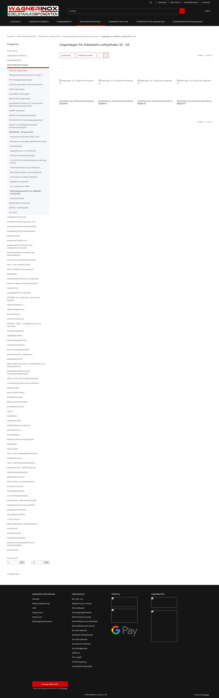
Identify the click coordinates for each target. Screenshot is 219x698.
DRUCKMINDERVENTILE (17, 340)
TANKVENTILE (13, 288)
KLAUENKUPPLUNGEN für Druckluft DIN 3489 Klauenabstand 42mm (26, 104)
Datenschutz (37, 612)
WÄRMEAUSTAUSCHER (16, 510)
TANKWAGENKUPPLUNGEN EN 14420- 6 (25, 75)
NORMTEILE (12, 416)
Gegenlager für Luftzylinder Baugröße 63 (194, 101)
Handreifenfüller (17, 198)
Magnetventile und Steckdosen (23, 151)
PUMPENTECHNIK (14, 458)
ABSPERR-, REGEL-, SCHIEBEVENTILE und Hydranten (24, 324)
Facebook (206, 2)
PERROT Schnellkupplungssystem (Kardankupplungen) (23, 126)
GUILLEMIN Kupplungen (19, 94)
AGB (34, 608)
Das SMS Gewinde (79, 639)
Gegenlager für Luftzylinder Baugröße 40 (115, 101)
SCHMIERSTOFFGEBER (16, 538)
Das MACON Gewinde (81, 644)
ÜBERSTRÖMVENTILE (16, 309)
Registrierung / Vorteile (82, 603)
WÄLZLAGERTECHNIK (16, 392)
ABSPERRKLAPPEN (14, 335)
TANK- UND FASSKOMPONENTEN (21, 463)
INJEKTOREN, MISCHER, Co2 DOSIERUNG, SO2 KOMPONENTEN (26, 365)
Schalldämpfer (16, 146)
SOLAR (10, 411)
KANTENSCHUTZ (14, 430)
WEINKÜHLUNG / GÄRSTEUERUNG (21, 467)
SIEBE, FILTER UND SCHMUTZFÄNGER (22, 378)
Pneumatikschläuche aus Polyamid (24, 167)
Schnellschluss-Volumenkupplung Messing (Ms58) (28, 161)
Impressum (37, 617)
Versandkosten (78, 608)
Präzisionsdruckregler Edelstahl (23, 177)
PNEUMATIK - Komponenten (21, 132)
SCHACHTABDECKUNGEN (17, 496)
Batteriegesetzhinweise (42, 621)
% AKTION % (12, 51)
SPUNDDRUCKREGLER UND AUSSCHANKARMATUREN (18, 372)
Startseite (162, 2)
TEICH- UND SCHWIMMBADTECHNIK (22, 453)
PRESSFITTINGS (13, 236)
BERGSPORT (12, 444)
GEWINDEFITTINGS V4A (16, 217)
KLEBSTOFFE (12, 528)
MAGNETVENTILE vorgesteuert (20, 354)
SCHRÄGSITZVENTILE (15, 331)
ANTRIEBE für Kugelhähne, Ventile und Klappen (23, 298)
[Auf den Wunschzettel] (90, 68)
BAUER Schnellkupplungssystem (22, 115)
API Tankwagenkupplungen (20, 80)
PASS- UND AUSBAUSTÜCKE (18, 264)
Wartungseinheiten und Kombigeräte (26, 172)
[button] (191, 11)
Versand (64, 688)
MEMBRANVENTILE (15, 359)
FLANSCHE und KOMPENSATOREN (21, 260)
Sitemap (35, 599)
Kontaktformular (191, 2)
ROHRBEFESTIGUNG (15, 406)
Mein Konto (175, 2)
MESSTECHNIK (13, 388)
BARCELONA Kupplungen (19, 98)
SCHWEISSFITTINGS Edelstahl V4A (21, 222)
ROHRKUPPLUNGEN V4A (17, 240)
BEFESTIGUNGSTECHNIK (17, 402)
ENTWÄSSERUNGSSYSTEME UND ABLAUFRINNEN (20, 253)
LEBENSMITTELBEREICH (17, 55)
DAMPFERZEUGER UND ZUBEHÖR (21, 505)
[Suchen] (182, 11)
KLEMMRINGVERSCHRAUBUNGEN (21, 231)
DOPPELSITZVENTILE (15, 319)
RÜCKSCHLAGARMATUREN (18, 349)
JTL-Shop (206, 695)
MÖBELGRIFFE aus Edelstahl (19, 425)
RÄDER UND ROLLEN (15, 477)
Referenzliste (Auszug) (81, 617)
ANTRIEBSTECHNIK (15, 397)
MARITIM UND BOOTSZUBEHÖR (20, 439)
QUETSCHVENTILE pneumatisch (20, 269)
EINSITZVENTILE (13, 314)
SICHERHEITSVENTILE (16, 345)
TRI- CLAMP (77, 657)
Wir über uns (77, 599)
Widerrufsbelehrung (41, 603)
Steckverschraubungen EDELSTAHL (25, 137)
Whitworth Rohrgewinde (82, 635)
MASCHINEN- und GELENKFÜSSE (20, 481)
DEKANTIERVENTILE (15, 305)
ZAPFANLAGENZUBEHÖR (17, 472)
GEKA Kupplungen (17, 89)
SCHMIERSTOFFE (14, 533)
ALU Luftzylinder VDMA (20, 186)
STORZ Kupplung (79, 662)
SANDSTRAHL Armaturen (19, 203)
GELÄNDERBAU (13, 435)
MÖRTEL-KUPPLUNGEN (18, 208)
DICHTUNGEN (13, 550)
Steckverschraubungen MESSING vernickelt (28, 141)
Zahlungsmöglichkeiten (82, 612)
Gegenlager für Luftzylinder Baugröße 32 (76, 101)
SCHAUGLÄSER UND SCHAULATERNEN (23, 383)
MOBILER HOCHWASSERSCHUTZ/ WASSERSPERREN (21, 544)
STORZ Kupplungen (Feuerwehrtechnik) (25, 84)
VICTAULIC (13, 212)
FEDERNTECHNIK (14, 420)
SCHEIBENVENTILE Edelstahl (19, 293)
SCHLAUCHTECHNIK (15, 486)
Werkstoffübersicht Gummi (83, 626)
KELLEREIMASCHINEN (16, 514)
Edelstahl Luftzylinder (19, 181)
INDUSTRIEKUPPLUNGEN (17, 65)
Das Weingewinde (79, 648)
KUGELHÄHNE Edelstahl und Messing (23, 279)
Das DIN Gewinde (79, 630)
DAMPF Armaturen (17, 110)
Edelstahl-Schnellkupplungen (22, 155)
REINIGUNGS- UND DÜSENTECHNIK (22, 500)
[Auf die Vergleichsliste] (83, 68)
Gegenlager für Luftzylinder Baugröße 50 (155, 101)
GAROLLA (76, 653)
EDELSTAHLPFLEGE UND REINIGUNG (22, 524)
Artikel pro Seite (85, 55)
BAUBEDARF (12, 274)
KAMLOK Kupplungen (18, 70)
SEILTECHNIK (12, 449)
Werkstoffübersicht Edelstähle (85, 621)
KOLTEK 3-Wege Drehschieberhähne (22, 283)
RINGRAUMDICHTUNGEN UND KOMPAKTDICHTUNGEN (19, 246)
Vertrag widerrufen (50, 684)
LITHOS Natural (13, 519)
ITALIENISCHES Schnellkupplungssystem (26, 120)
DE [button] (151, 2)
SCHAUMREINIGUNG (15, 491)
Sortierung (66, 55)
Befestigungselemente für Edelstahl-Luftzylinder (25, 192)
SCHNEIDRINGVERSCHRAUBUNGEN (21, 226)
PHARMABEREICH (14, 60)
